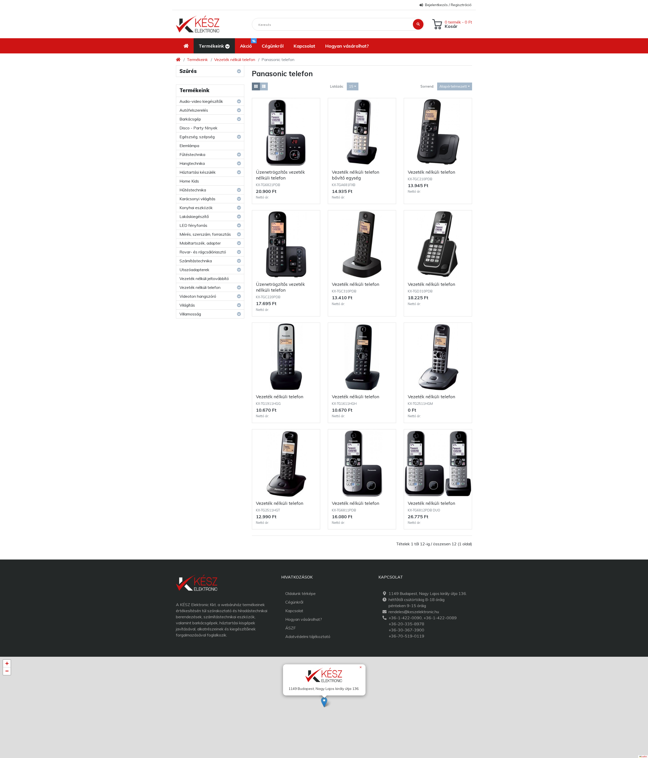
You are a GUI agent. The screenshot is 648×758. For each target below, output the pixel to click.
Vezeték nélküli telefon (234, 59)
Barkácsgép (190, 119)
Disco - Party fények (198, 127)
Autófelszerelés (193, 110)
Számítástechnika (195, 260)
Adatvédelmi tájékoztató (307, 636)
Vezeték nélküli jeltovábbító (204, 278)
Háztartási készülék (197, 172)
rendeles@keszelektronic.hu (414, 611)
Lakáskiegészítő (194, 216)
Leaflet (644, 756)
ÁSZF (290, 627)
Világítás (187, 305)
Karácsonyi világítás (197, 198)
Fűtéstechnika (192, 154)
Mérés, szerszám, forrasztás (205, 234)
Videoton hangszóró (197, 296)
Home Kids (189, 181)
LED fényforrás (193, 225)
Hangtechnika (192, 163)
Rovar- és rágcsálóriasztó (202, 251)
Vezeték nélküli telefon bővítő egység (355, 175)
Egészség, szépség (197, 136)
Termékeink (197, 59)
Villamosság (190, 313)
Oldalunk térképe (300, 593)
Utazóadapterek (194, 269)
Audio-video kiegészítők (201, 101)
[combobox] (352, 86)
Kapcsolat (294, 610)
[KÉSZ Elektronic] (197, 24)
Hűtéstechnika (192, 189)
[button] (214, 45)
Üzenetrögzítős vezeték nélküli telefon (280, 175)
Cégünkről (294, 602)
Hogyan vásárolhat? (303, 619)
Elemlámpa (189, 145)
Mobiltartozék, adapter (200, 243)
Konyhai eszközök (196, 207)
